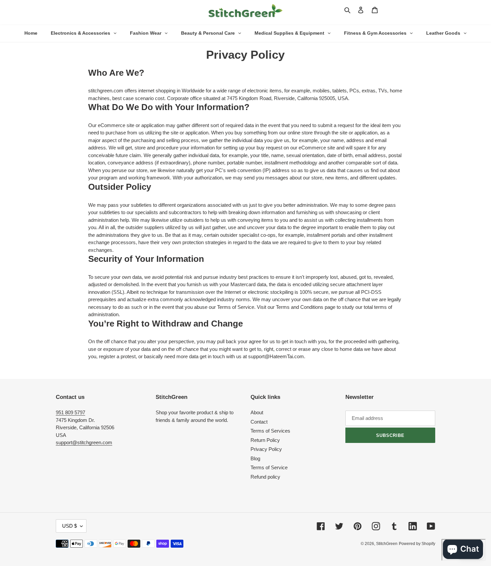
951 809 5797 (70, 412)
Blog (255, 458)
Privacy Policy (266, 449)
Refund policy (265, 477)
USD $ (69, 526)
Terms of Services (270, 431)
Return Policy (265, 440)
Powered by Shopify (417, 543)
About (257, 412)
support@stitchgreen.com (84, 442)
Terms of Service (269, 467)
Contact (259, 422)
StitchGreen (386, 543)
